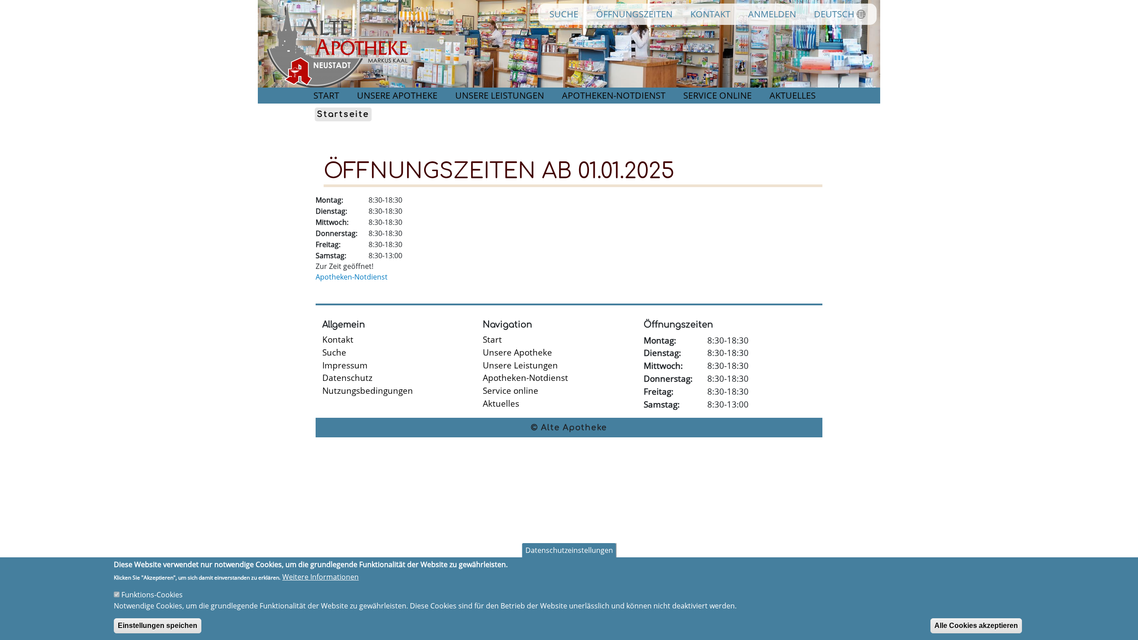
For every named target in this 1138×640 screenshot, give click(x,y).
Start (326, 95)
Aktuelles (792, 95)
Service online (717, 95)
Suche (563, 14)
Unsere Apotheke (397, 95)
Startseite (343, 114)
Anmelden (772, 14)
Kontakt (710, 14)
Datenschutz (347, 378)
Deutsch (834, 14)
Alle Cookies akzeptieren (976, 625)
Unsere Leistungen (499, 95)
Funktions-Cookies (152, 595)
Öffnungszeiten (634, 14)
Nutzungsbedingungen (367, 390)
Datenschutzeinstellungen (569, 550)
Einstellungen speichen (157, 625)
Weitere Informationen (320, 577)
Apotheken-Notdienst (613, 95)
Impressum (345, 365)
